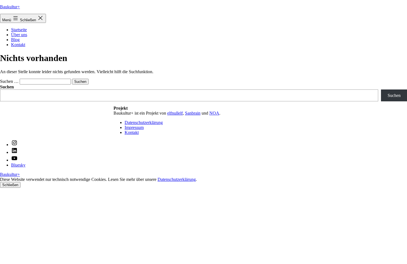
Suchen (394, 95)
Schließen (10, 185)
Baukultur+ (10, 6)
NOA (214, 113)
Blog (15, 39)
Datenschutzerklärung (144, 122)
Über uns (19, 34)
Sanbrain (192, 113)
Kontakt (18, 44)
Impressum (134, 127)
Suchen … (9, 81)
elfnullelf (175, 113)
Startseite (19, 29)
